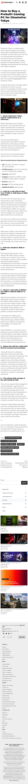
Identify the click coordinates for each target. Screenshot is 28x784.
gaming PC (17, 79)
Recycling (4, 723)
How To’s (14, 500)
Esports (4, 647)
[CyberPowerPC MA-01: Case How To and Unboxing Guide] (14, 577)
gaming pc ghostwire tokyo (9, 447)
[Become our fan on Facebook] (3, 633)
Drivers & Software (7, 691)
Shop (3, 511)
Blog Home (5, 489)
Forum (4, 708)
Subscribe (22, 637)
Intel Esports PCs (6, 678)
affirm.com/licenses (14, 780)
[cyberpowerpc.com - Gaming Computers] (7, 2)
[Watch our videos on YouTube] (6, 633)
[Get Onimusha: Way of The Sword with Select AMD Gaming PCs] (14, 539)
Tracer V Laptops (6, 670)
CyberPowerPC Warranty (8, 701)
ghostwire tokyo (6, 450)
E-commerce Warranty (8, 703)
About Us (4, 712)
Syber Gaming (6, 653)
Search (2, 480)
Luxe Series (5, 666)
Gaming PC (21, 444)
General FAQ (5, 699)
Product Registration (7, 693)
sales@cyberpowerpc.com (12, 631)
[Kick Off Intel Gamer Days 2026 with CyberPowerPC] (14, 557)
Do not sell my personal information (11, 738)
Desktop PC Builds (5, 23)
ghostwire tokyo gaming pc (9, 454)
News (14, 507)
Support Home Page (7, 685)
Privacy (4, 732)
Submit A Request (7, 689)
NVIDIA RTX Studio (7, 668)
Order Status (5, 695)
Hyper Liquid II (6, 664)
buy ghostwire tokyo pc (8, 441)
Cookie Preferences (7, 734)
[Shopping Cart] (19, 2)
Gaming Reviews (14, 496)
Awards (4, 716)
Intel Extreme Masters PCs (9, 676)
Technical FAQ (6, 697)
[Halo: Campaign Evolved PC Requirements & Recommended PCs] (14, 600)
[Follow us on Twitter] (8, 633)
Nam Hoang (16, 23)
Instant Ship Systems (7, 657)
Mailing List (5, 714)
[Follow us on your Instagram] (11, 633)
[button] (16, 2)
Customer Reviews (7, 719)
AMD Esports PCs (6, 680)
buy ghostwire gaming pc (13, 437)
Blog (3, 727)
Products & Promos (14, 493)
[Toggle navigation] (25, 2)
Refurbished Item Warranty (9, 706)
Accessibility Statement (8, 736)
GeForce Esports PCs (7, 674)
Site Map (4, 725)
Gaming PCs (5, 649)
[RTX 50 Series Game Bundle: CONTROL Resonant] (14, 521)
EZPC (3, 659)
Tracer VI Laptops (6, 672)
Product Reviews (14, 504)
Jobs (3, 721)
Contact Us (5, 687)
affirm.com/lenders (7, 775)
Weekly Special (6, 655)
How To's (9, 23)
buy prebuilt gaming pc (8, 444)
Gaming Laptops (6, 651)
